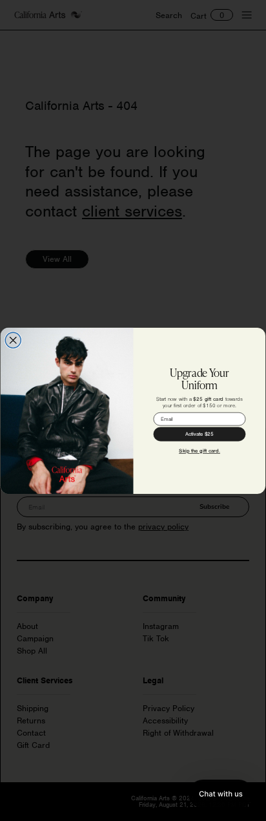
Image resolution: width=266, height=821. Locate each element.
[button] (221, 794)
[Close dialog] (13, 340)
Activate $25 (199, 434)
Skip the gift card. (199, 450)
